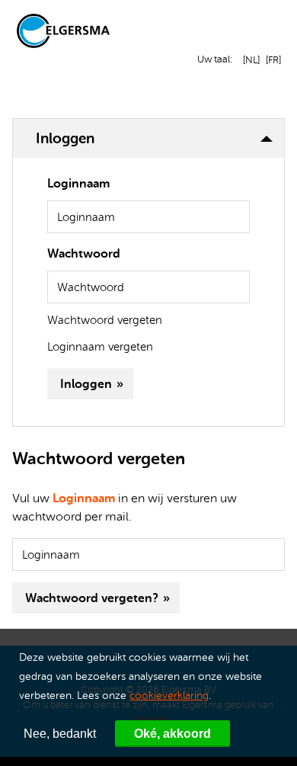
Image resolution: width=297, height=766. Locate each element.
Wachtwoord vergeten (104, 320)
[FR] (272, 60)
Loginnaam (78, 183)
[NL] (249, 60)
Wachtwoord (83, 253)
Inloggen (86, 384)
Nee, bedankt (60, 733)
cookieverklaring (169, 695)
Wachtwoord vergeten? (91, 598)
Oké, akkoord (172, 733)
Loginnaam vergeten (100, 347)
